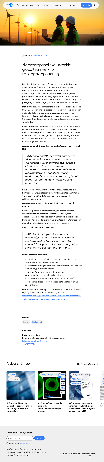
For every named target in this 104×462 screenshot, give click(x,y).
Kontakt (86, 5)
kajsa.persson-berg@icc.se (34, 341)
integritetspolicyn (24, 443)
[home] (9, 5)
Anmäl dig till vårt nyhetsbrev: (20, 432)
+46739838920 (29, 344)
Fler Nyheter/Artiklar (86, 364)
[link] (86, 5)
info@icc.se (64, 453)
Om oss (73, 5)
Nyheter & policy (59, 5)
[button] (25, 5)
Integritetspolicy (88, 453)
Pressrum (75, 453)
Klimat (26, 322)
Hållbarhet (37, 322)
